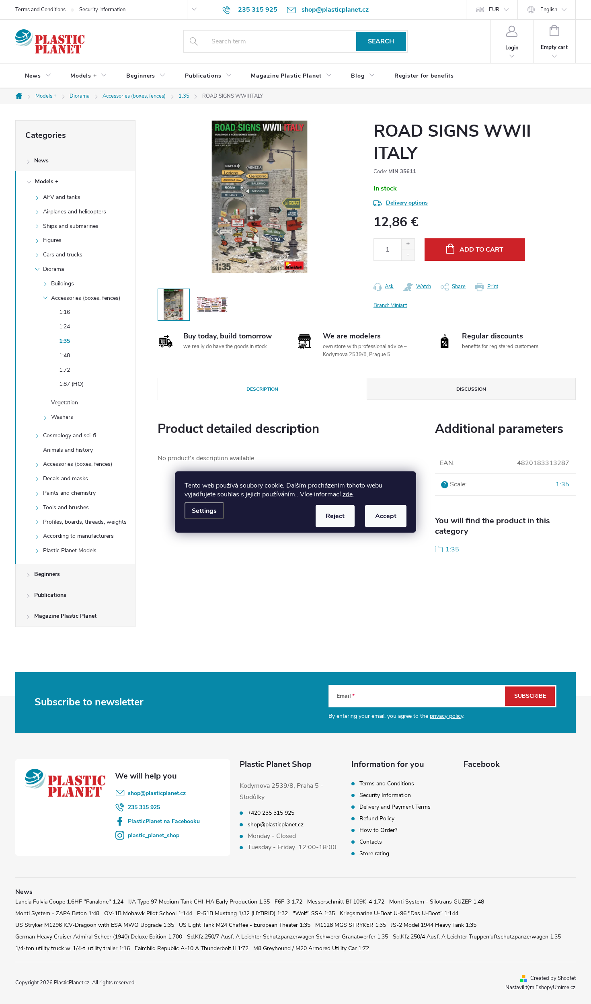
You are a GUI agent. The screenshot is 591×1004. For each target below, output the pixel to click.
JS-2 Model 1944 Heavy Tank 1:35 (433, 925)
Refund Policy (376, 818)
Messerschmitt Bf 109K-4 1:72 (345, 902)
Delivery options (407, 203)
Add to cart (481, 249)
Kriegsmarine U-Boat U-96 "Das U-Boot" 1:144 (399, 913)
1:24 (64, 326)
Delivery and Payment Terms (395, 807)
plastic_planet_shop (153, 835)
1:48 (64, 355)
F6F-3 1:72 (288, 902)
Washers (62, 417)
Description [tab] (262, 389)
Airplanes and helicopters (74, 211)
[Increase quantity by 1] (408, 244)
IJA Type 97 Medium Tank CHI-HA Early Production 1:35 (199, 902)
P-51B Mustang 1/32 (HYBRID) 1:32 (242, 913)
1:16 (64, 312)
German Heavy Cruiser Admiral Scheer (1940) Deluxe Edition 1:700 (98, 936)
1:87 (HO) (71, 384)
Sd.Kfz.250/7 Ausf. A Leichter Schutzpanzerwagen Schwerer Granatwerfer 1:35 (287, 936)
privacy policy (446, 716)
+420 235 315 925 (271, 813)
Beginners (47, 574)
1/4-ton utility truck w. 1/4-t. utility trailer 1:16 (72, 948)
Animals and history (68, 450)
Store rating (374, 853)
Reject (335, 516)
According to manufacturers (78, 536)
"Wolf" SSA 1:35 (314, 913)
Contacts (370, 842)
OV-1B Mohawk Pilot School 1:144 (148, 913)
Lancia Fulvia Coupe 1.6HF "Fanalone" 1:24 (69, 902)
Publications (50, 595)
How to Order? (378, 830)
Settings (204, 510)
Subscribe (530, 696)
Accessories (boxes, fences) (85, 298)
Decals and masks (65, 478)
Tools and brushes (66, 507)
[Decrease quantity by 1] (408, 255)
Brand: (390, 305)
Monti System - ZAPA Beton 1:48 (57, 913)
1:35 (64, 341)
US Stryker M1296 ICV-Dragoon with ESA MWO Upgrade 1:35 (94, 925)
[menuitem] (38, 76)
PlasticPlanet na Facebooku (164, 821)
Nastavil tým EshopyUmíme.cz (540, 987)
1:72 (64, 370)
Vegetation (64, 402)
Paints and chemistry (69, 493)
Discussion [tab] (471, 389)
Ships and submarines (70, 226)
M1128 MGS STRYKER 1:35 (350, 925)
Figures (52, 240)
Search (381, 41)
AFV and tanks (61, 197)
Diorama (53, 269)
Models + (46, 181)
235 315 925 (144, 807)
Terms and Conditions (40, 9)
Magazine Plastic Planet (65, 616)
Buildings (62, 283)
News (41, 160)
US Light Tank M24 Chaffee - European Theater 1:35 (244, 925)
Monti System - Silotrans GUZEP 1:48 (436, 902)
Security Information (102, 9)
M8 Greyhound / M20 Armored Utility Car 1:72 (311, 948)
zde (348, 494)
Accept (385, 516)
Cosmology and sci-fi (69, 435)
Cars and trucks (62, 254)
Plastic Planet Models (69, 550)
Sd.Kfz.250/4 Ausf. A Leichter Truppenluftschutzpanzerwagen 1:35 (477, 936)
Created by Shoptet (553, 978)
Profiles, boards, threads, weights (85, 522)
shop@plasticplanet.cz (157, 793)
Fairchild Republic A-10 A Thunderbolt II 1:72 (191, 948)
